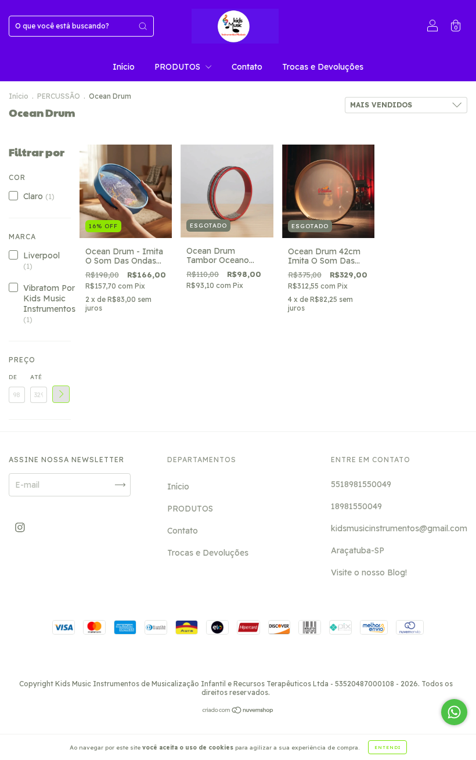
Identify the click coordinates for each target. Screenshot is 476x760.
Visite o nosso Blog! (369, 572)
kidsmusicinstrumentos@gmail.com (399, 528)
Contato (247, 67)
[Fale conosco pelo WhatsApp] (454, 712)
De (13, 377)
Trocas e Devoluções (322, 67)
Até (36, 377)
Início (124, 67)
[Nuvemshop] (238, 711)
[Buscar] (143, 26)
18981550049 (356, 506)
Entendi (387, 747)
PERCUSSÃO (58, 96)
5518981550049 (361, 484)
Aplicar (61, 394)
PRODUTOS (178, 67)
